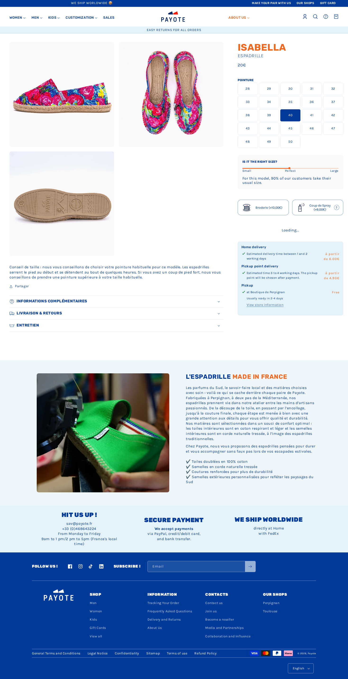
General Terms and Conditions (56, 653)
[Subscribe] (250, 566)
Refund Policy (205, 653)
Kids (93, 619)
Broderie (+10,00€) (268, 208)
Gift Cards (98, 628)
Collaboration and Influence (227, 636)
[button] (18, 18)
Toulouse (270, 611)
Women (96, 611)
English (298, 668)
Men (93, 603)
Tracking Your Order (163, 603)
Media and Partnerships (224, 628)
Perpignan (271, 603)
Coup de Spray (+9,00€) (318, 207)
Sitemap (153, 653)
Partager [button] (22, 286)
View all (96, 636)
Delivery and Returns (164, 619)
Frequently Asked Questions (169, 611)
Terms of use (177, 653)
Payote (312, 653)
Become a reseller (219, 619)
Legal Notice (98, 653)
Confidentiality (127, 653)
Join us (211, 611)
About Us (154, 628)
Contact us (214, 603)
